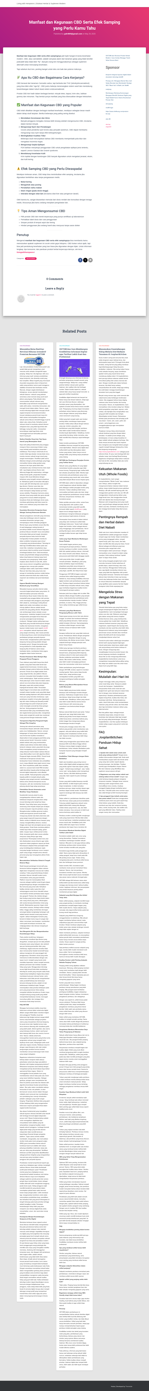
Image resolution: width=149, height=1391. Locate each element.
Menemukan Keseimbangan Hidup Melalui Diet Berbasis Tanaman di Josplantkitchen (112, 351)
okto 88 (108, 119)
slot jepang (109, 104)
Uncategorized (30, 258)
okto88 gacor (78, 509)
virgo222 (108, 127)
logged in (39, 295)
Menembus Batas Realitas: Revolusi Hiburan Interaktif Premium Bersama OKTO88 (33, 351)
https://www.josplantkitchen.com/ (109, 451)
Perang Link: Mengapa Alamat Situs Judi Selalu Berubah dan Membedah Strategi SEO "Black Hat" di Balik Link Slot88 (119, 83)
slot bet (108, 124)
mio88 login (109, 107)
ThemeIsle (128, 1386)
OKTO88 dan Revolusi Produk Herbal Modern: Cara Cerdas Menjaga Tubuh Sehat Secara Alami (118, 58)
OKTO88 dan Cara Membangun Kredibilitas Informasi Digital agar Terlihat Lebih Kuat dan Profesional (73, 353)
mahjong (108, 89)
